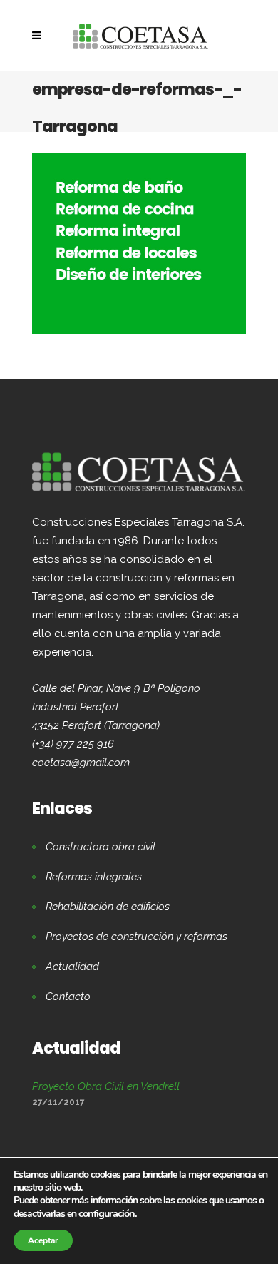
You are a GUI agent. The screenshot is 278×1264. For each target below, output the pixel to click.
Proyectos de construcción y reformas (136, 936)
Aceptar (43, 1240)
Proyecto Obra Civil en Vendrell (106, 1086)
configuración (106, 1213)
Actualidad (72, 966)
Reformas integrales (94, 876)
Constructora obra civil (100, 846)
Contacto (68, 996)
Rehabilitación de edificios (108, 906)
